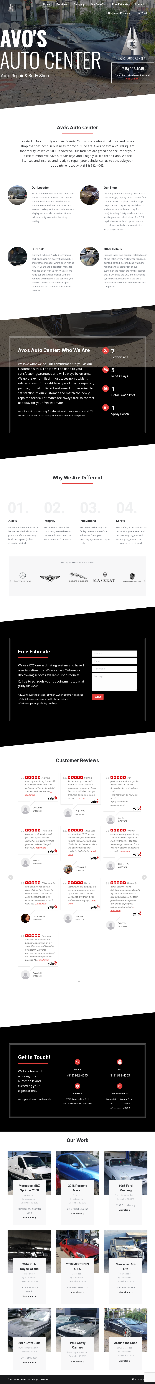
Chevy (69, 1352)
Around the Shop (125, 1343)
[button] (10, 581)
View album (28, 1217)
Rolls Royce (28, 1273)
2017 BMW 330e (29, 1343)
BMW (20, 1347)
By (28, 1199)
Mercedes (28, 1195)
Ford (117, 1195)
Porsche (76, 1195)
